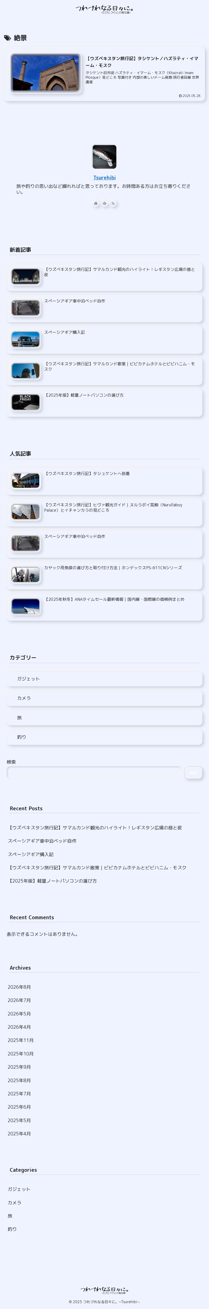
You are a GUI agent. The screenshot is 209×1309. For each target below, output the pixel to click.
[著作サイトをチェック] (96, 203)
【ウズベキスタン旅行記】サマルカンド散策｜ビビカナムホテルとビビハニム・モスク (97, 868)
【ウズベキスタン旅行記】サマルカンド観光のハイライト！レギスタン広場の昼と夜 (95, 828)
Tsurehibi (104, 177)
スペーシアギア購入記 (31, 854)
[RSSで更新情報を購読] (113, 203)
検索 (11, 762)
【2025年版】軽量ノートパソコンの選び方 (52, 881)
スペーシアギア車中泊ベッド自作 (42, 841)
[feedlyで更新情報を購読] (104, 203)
